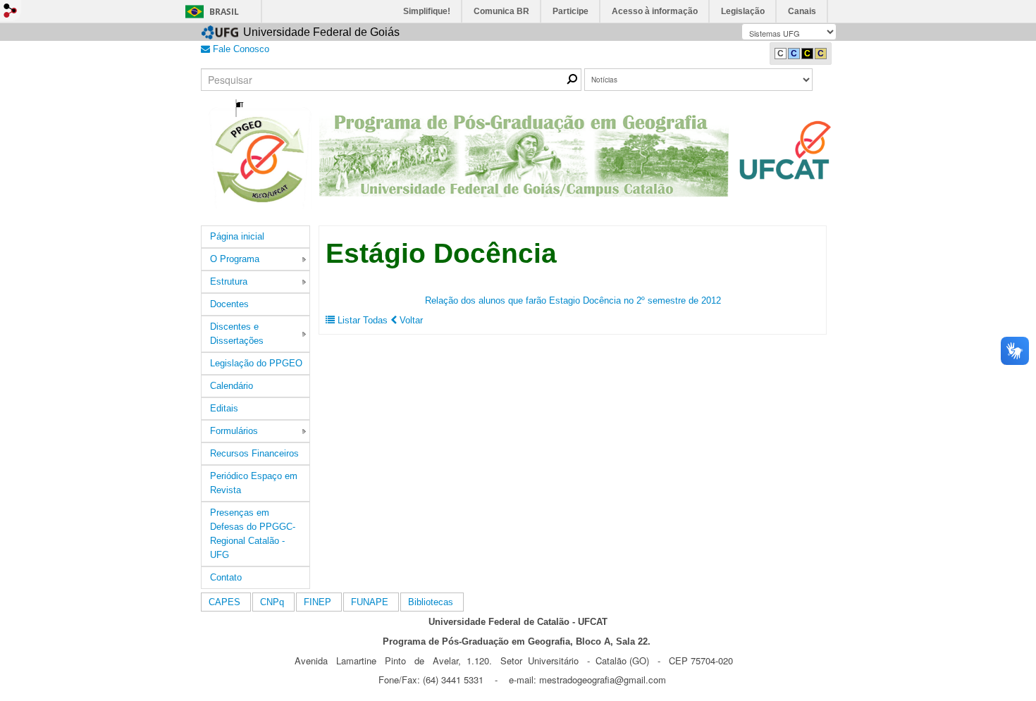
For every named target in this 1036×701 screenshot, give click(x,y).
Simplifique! (426, 11)
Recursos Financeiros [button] (254, 453)
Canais (802, 11)
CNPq (272, 602)
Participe (570, 11)
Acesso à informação (655, 11)
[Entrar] (10, 10)
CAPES (224, 602)
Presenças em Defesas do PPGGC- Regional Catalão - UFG (252, 533)
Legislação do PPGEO (256, 363)
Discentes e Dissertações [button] (237, 333)
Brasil (224, 12)
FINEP (317, 602)
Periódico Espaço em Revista (253, 483)
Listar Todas (362, 320)
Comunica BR (501, 11)
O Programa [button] (234, 259)
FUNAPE (369, 602)
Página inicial (237, 236)
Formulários (234, 431)
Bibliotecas (430, 602)
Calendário (231, 385)
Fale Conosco (239, 49)
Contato (226, 577)
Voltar (410, 320)
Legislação (743, 11)
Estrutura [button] (228, 281)
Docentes (229, 304)
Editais (224, 408)
